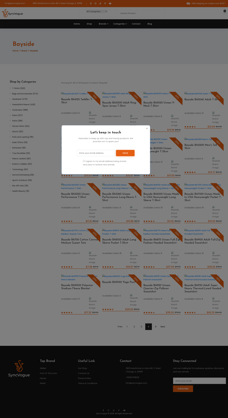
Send (125, 153)
